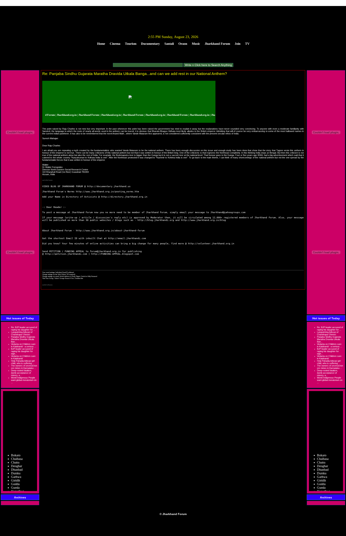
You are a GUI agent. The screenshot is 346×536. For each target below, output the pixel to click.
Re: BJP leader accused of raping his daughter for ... (24, 328)
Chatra (15, 459)
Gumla (15, 484)
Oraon (182, 43)
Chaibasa (17, 455)
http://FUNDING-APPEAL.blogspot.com (115, 254)
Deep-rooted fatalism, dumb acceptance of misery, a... (21, 372)
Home (101, 43)
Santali (169, 43)
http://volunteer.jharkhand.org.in (211, 243)
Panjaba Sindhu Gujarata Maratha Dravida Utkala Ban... (23, 339)
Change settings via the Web (51, 274)
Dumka (15, 469)
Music (196, 43)
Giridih (15, 477)
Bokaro (15, 451)
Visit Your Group (48, 278)
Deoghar (16, 462)
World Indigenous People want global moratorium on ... (23, 380)
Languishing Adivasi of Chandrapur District (21, 333)
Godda (15, 480)
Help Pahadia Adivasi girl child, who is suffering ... (23, 362)
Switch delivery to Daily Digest (70, 276)
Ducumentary (150, 43)
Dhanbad (17, 466)
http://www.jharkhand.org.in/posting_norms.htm (107, 191)
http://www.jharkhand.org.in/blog (203, 220)
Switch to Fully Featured (89, 276)
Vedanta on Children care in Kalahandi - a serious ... (23, 345)
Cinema (115, 43)
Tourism (130, 43)
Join (237, 43)
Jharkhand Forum (217, 43)
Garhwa (16, 473)
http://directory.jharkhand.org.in (124, 197)
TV (247, 43)
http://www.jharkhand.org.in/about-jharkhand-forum (110, 230)
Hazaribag (17, 487)
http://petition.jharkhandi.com (66, 254)
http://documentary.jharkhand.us (109, 186)
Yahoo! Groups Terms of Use (64, 278)
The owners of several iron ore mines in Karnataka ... (24, 366)
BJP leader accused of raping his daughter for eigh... (22, 351)
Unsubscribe (79, 278)
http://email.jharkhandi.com (127, 238)
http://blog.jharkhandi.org (156, 220)
